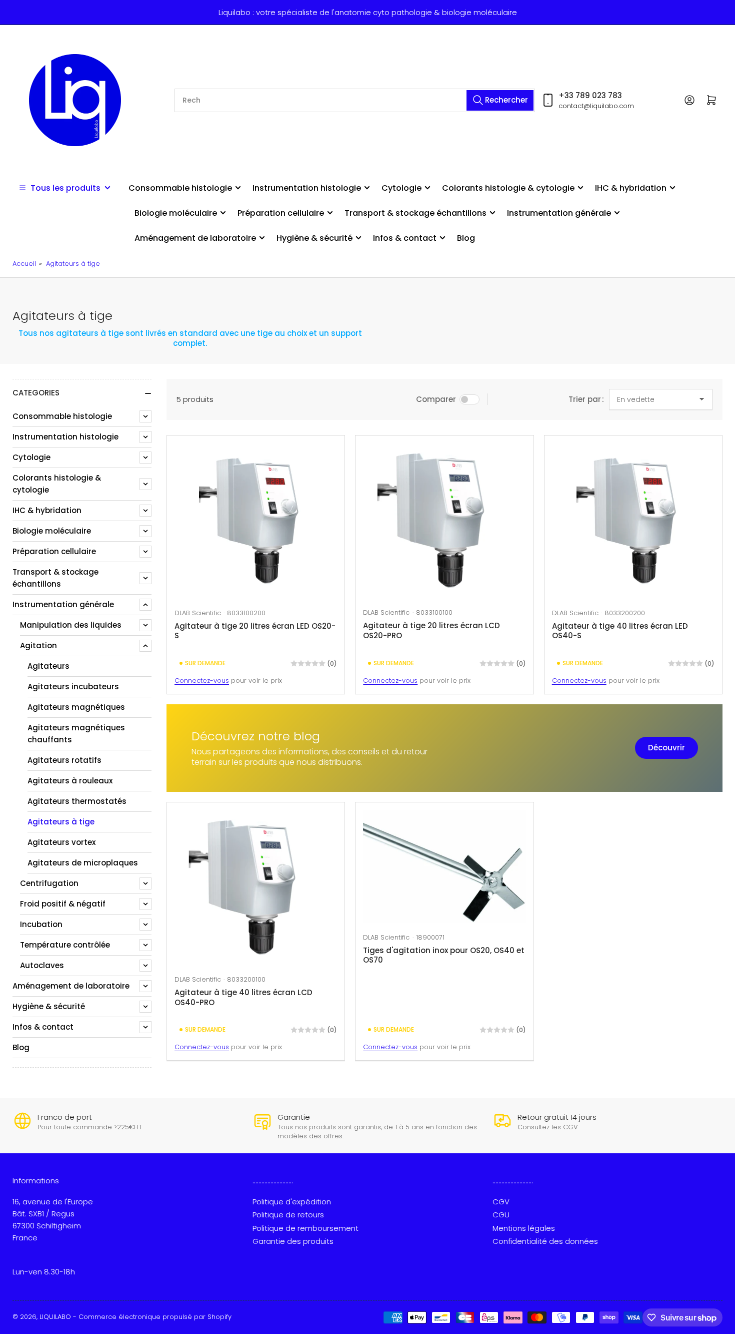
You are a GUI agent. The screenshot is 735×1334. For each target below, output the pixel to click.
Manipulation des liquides (71, 625)
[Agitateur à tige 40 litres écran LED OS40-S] (633, 521)
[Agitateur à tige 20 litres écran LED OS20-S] (255, 521)
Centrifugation (49, 883)
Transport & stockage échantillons (415, 213)
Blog (466, 238)
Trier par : (586, 399)
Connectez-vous (201, 680)
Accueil (24, 263)
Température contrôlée (65, 945)
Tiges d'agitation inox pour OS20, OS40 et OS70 (443, 955)
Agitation (38, 645)
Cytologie (402, 188)
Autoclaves (42, 965)
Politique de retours (288, 1214)
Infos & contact (404, 238)
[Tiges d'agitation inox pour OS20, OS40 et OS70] (444, 866)
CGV (501, 1201)
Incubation (41, 924)
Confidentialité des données (545, 1241)
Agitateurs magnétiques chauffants (76, 733)
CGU (501, 1214)
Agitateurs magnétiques (76, 707)
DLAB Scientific (197, 613)
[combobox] (354, 100)
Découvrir (666, 747)
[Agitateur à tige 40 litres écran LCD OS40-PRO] (255, 887)
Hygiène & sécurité (314, 238)
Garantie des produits (293, 1241)
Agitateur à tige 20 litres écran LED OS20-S (255, 631)
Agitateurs (49, 666)
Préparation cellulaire (281, 213)
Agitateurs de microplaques (83, 862)
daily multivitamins (87, 1313)
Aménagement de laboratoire (195, 238)
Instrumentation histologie (306, 188)
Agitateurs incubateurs (73, 686)
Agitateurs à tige (73, 263)
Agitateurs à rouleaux (70, 780)
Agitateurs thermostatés (77, 801)
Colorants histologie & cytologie (508, 188)
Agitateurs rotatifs (65, 760)
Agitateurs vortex (62, 842)
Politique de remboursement (305, 1228)
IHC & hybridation (630, 188)
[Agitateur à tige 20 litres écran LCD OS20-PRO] (444, 520)
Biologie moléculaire (175, 213)
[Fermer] (150, 1297)
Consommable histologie (180, 188)
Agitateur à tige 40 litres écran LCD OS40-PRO (243, 997)
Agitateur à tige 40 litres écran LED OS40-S (620, 631)
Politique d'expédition (291, 1201)
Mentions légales (523, 1228)
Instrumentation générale (559, 213)
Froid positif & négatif (63, 904)
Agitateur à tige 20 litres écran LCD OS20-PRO (431, 630)
